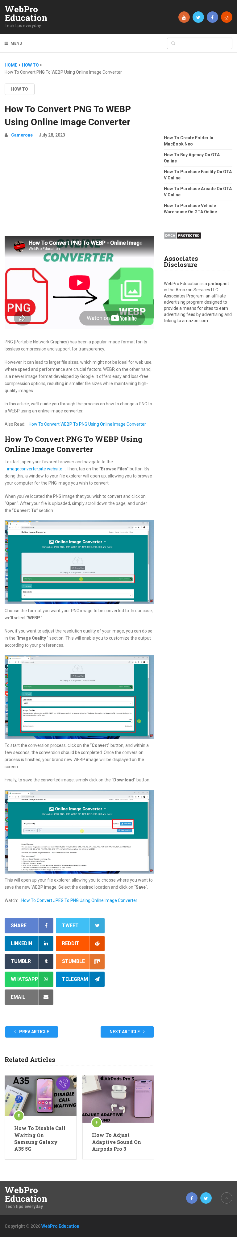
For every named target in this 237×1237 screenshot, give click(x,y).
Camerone (22, 135)
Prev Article (33, 1031)
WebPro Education (26, 13)
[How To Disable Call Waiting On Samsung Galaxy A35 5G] (41, 1095)
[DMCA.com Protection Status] (182, 240)
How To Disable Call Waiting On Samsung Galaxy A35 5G (39, 1138)
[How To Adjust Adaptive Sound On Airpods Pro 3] (118, 1099)
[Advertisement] (79, 189)
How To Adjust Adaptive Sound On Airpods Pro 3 (116, 1142)
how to (19, 89)
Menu (16, 43)
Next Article (125, 1031)
